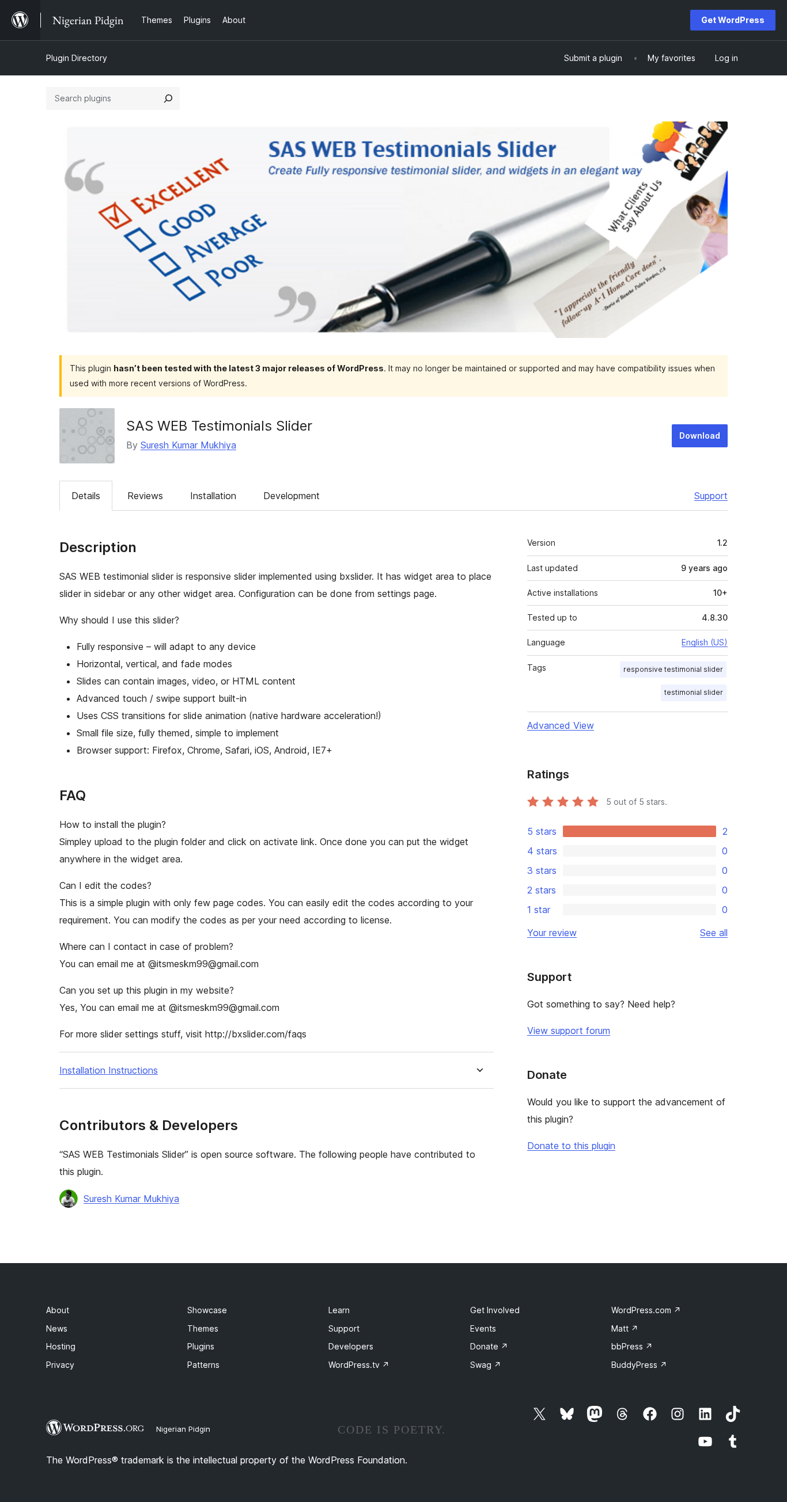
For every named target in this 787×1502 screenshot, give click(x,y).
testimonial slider (693, 692)
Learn (339, 1310)
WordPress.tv (358, 1365)
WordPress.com (646, 1310)
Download (699, 435)
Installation (213, 495)
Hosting (60, 1346)
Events (483, 1328)
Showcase (207, 1310)
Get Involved (495, 1310)
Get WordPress (733, 20)
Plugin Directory (76, 58)
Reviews (145, 495)
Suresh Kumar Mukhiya (188, 445)
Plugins (200, 1346)
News (56, 1328)
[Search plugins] (168, 98)
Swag (485, 1365)
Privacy (60, 1365)
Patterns (203, 1365)
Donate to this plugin (571, 1145)
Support (711, 495)
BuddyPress (639, 1365)
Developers (350, 1346)
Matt (624, 1328)
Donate (489, 1346)
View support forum (568, 1030)
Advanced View (560, 725)
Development (291, 495)
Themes (202, 1328)
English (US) (705, 642)
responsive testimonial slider (673, 669)
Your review (552, 932)
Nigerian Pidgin (183, 1428)
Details (85, 495)
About (57, 1310)
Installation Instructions (108, 1070)
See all (714, 932)
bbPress (632, 1346)
